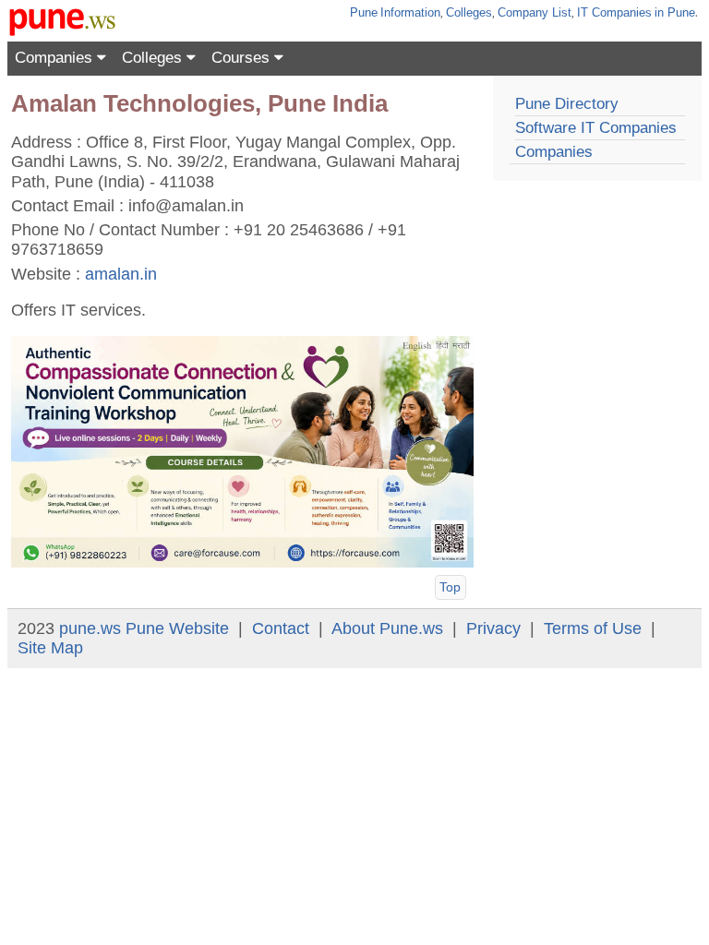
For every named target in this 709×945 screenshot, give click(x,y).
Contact (280, 628)
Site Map (50, 648)
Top (450, 587)
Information (410, 12)
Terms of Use (593, 628)
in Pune (675, 12)
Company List (534, 12)
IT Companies (614, 12)
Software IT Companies (596, 128)
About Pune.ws (387, 628)
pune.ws (90, 628)
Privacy (493, 628)
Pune (364, 12)
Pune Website (177, 628)
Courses (242, 57)
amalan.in (121, 274)
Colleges (469, 12)
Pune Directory (567, 104)
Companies (56, 57)
